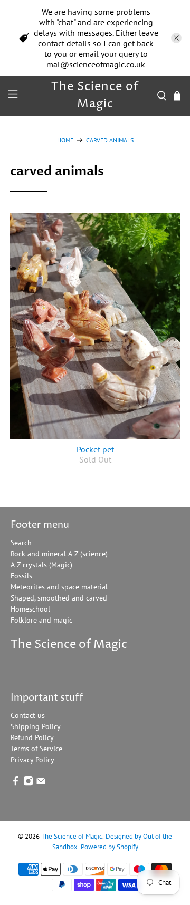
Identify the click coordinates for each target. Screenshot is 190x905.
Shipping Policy (36, 726)
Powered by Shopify (109, 846)
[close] (176, 38)
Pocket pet (95, 449)
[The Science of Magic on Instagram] (28, 783)
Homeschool (30, 609)
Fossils (21, 576)
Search (21, 542)
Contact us (28, 715)
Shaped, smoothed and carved (59, 598)
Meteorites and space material (59, 587)
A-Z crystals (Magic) (41, 564)
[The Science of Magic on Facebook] (16, 783)
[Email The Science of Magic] (41, 783)
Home (65, 140)
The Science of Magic (71, 836)
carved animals (110, 140)
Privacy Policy (32, 759)
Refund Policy (32, 737)
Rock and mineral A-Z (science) (59, 553)
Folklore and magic (41, 620)
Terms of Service (36, 748)
